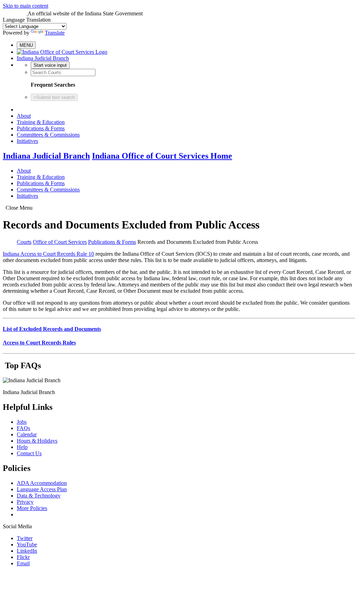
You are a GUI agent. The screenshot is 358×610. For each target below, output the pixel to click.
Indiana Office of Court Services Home (162, 155)
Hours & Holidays (37, 441)
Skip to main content (25, 6)
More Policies (32, 508)
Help (22, 447)
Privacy (25, 502)
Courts (24, 242)
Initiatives (27, 141)
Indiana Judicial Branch (43, 58)
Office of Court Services (60, 242)
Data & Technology (38, 496)
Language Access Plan (42, 489)
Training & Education (41, 122)
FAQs (23, 428)
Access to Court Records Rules (39, 343)
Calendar (27, 434)
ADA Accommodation (42, 483)
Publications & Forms (41, 128)
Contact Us (29, 453)
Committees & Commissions (48, 135)
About (24, 116)
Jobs (22, 422)
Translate (55, 33)
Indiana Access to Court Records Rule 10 (48, 254)
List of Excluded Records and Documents (52, 329)
